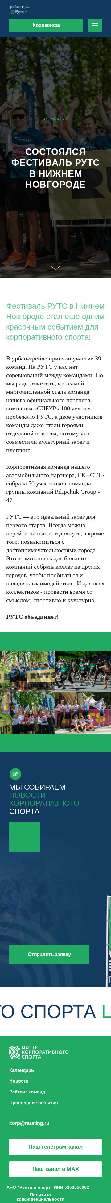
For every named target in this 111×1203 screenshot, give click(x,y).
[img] (95, 25)
